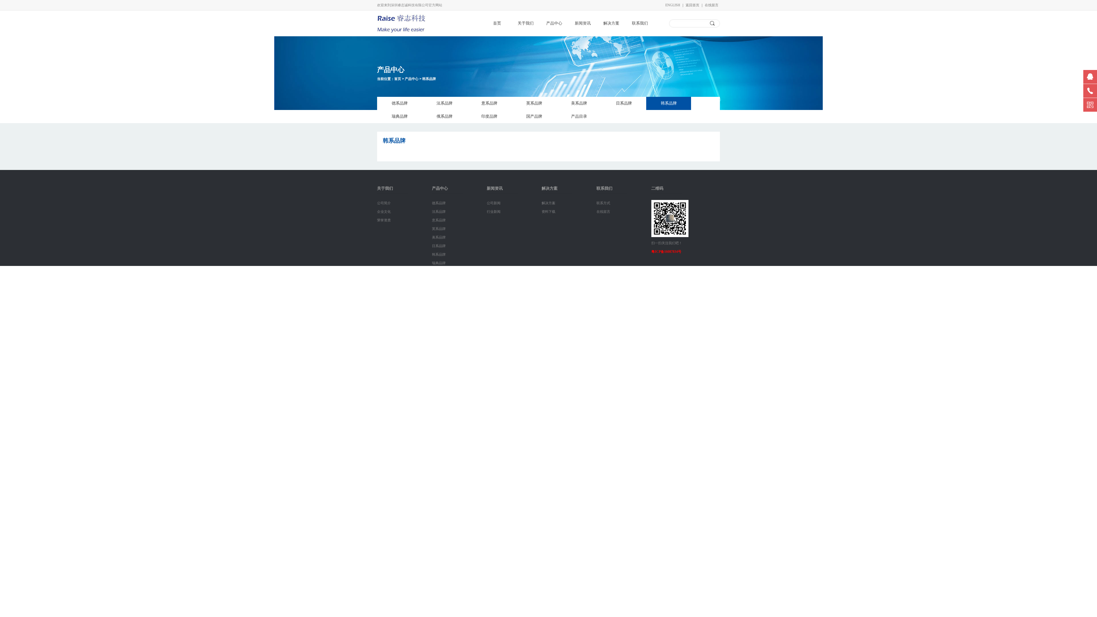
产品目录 (579, 116)
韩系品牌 (429, 79)
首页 (497, 23)
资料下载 (548, 212)
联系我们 (640, 23)
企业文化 (384, 212)
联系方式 (603, 203)
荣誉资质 (384, 220)
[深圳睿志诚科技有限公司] (401, 31)
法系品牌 (445, 103)
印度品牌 (489, 116)
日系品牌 (624, 103)
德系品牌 (400, 103)
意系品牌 (489, 103)
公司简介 (384, 203)
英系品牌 (534, 103)
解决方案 (611, 23)
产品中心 (554, 23)
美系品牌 (579, 103)
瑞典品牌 (400, 116)
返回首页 (692, 5)
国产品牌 (534, 116)
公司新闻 (494, 203)
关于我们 (526, 23)
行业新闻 (494, 212)
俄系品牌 (445, 116)
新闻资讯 (583, 23)
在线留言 (711, 5)
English (672, 5)
